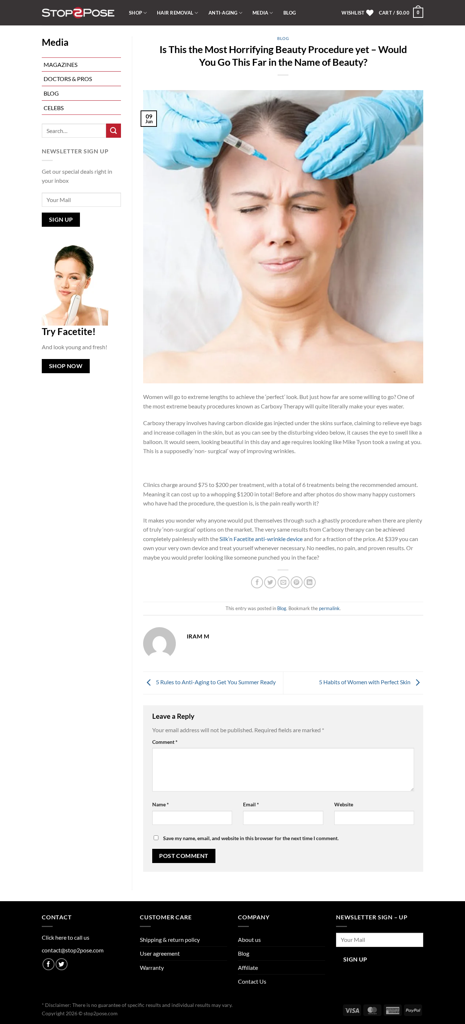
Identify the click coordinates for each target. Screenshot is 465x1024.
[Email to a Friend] (284, 582)
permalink (329, 608)
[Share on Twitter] (270, 582)
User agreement (160, 953)
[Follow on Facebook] (48, 964)
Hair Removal (175, 13)
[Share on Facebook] (257, 582)
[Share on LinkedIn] (310, 582)
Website (343, 804)
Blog (289, 13)
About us (249, 939)
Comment (165, 742)
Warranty (152, 967)
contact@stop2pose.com (73, 950)
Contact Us (252, 981)
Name (160, 804)
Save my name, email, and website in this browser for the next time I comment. (251, 838)
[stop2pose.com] (78, 13)
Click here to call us (65, 937)
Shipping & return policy (170, 939)
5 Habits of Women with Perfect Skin (365, 681)
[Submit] (113, 131)
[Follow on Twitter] (62, 964)
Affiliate (248, 967)
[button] (401, 13)
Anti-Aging (223, 13)
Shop (135, 13)
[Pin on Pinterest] (297, 582)
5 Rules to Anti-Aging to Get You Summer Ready (215, 681)
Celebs (54, 107)
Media (260, 13)
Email (251, 804)
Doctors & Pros (68, 78)
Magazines (60, 64)
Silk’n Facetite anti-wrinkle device (260, 538)
